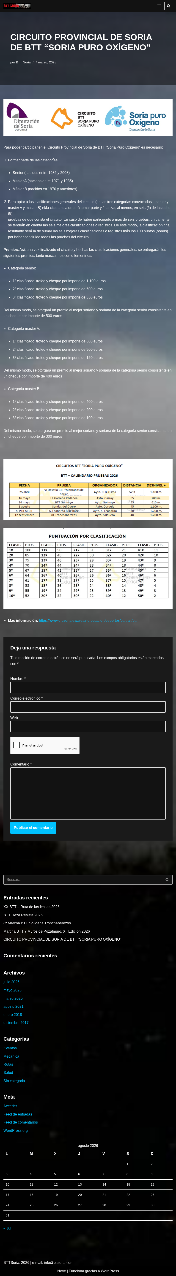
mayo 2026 (12, 990)
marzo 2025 (13, 998)
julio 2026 (11, 982)
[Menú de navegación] (159, 6)
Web (14, 718)
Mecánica (11, 1056)
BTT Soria (23, 62)
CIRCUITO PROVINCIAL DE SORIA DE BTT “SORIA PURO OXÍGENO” (62, 939)
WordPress (110, 1271)
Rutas (8, 1064)
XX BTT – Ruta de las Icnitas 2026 (31, 907)
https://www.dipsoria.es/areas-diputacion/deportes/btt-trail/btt (87, 620)
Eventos (10, 1048)
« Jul (7, 1228)
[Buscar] (168, 6)
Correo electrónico (26, 698)
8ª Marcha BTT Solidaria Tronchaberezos (37, 923)
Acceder (10, 1106)
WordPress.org (15, 1130)
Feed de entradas (17, 1114)
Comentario (21, 764)
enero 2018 (12, 1015)
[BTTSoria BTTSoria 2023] (17, 6)
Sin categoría (14, 1081)
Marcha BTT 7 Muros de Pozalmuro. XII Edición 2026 (46, 931)
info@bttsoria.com (58, 1263)
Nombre (18, 679)
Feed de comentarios (20, 1122)
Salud (8, 1073)
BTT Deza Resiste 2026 (23, 915)
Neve (61, 1271)
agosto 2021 (13, 1006)
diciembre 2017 (16, 1023)
